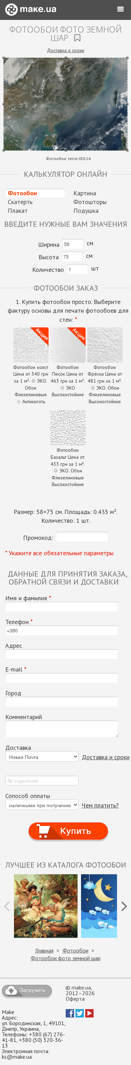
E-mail (16, 669)
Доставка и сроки (65, 50)
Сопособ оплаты (27, 795)
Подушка (86, 211)
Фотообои (22, 193)
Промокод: (38, 538)
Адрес (13, 645)
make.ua (81, 987)
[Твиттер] (79, 1015)
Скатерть (20, 202)
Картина (84, 193)
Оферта (75, 998)
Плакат (18, 211)
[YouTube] (89, 1015)
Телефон (19, 621)
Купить (68, 824)
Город (13, 693)
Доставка (18, 747)
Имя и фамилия (28, 598)
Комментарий (23, 716)
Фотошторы (90, 202)
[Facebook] (70, 1015)
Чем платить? (100, 805)
